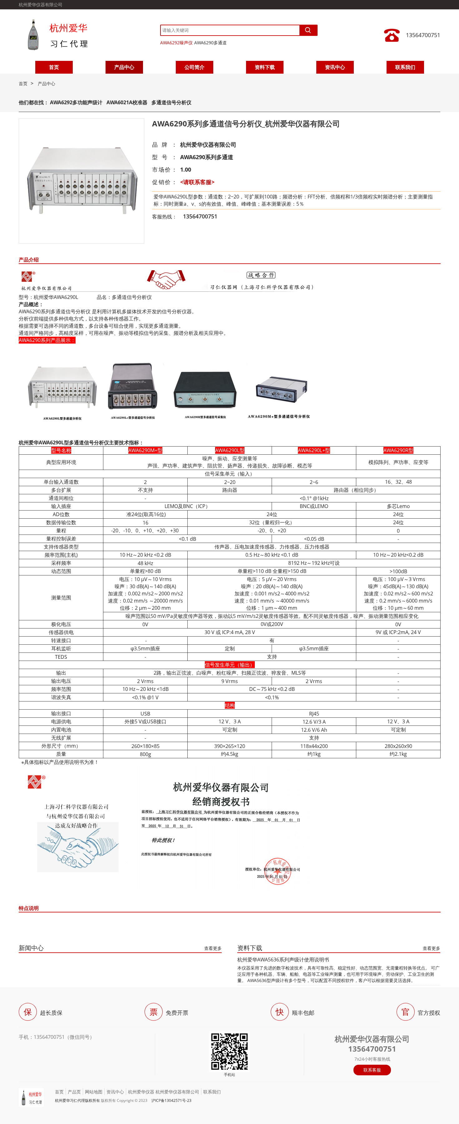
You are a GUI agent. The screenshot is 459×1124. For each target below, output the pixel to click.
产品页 (74, 1092)
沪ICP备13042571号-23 (171, 1100)
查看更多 (213, 948)
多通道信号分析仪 (171, 102)
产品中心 (124, 67)
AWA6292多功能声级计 (76, 102)
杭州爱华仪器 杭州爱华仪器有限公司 (163, 1092)
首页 (54, 67)
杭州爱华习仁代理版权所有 (77, 1100)
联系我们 (405, 67)
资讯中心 (335, 67)
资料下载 (265, 67)
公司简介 (195, 67)
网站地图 (93, 1092)
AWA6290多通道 (210, 43)
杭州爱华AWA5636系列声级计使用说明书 (283, 959)
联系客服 (372, 1070)
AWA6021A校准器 (127, 102)
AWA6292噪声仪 (176, 43)
